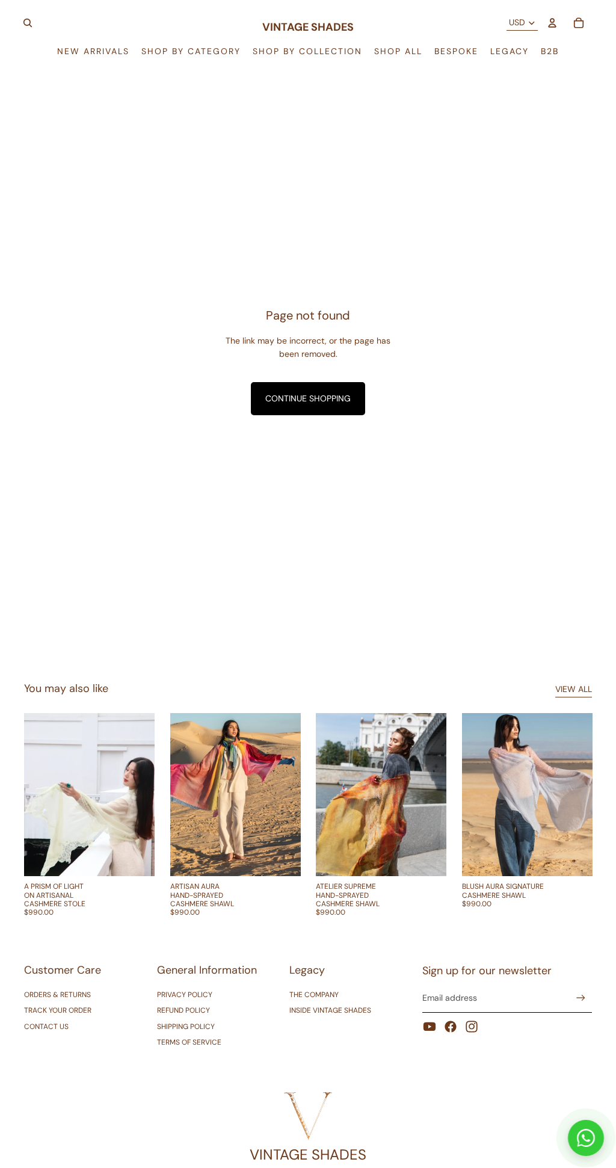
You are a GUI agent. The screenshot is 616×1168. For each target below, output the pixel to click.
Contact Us (46, 1026)
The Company (314, 995)
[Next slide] (144, 795)
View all (573, 689)
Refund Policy (183, 1010)
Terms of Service (189, 1042)
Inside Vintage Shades (330, 1010)
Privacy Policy (184, 995)
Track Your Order (57, 1010)
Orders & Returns (57, 995)
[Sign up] (581, 998)
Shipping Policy (186, 1026)
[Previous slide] (33, 795)
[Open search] (27, 23)
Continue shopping (308, 398)
